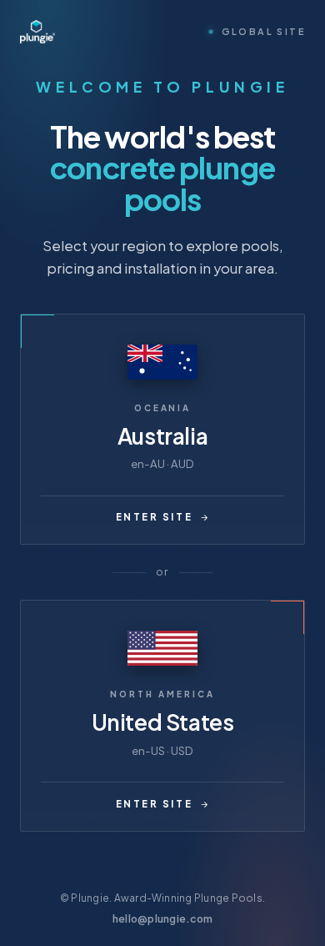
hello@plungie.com (162, 919)
